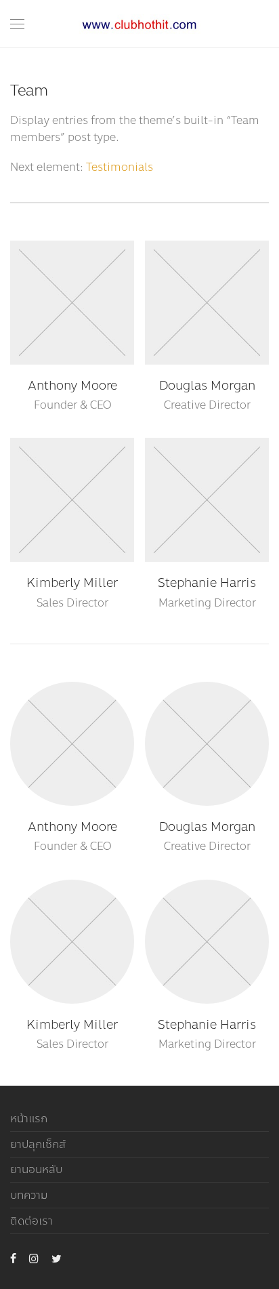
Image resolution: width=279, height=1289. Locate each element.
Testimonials (119, 167)
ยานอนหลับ (36, 1169)
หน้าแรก (28, 1118)
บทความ (28, 1195)
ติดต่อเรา (31, 1220)
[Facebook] (13, 1257)
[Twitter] (56, 1257)
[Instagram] (34, 1257)
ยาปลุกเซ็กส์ (38, 1144)
